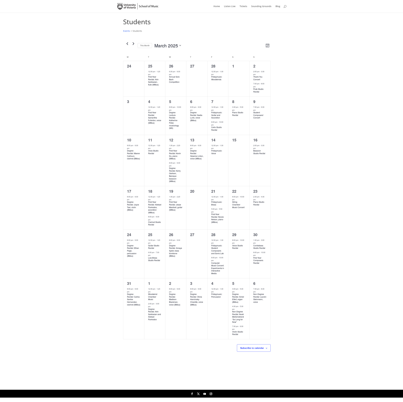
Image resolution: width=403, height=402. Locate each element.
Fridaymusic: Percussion (216, 295)
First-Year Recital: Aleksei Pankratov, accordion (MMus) (154, 207)
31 (129, 283)
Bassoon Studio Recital (259, 152)
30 (255, 234)
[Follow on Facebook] (192, 393)
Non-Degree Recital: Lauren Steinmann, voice (259, 298)
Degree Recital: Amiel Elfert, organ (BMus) (238, 298)
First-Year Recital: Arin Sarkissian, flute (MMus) (153, 80)
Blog (277, 6)
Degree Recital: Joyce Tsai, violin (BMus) (133, 206)
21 (213, 191)
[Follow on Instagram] (210, 393)
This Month (145, 45)
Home (216, 6)
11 (150, 139)
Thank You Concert (257, 78)
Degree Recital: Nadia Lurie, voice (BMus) (196, 116)
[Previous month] (127, 44)
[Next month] (133, 44)
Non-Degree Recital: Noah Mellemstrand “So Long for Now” (238, 316)
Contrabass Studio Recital (259, 246)
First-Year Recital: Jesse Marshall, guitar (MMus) (175, 206)
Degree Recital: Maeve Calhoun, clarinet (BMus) (133, 154)
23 (255, 191)
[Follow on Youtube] (204, 393)
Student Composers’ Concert (258, 115)
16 (255, 139)
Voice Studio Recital (237, 246)
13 (192, 139)
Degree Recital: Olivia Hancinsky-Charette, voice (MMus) (196, 299)
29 (234, 234)
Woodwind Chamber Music (152, 297)
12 (171, 139)
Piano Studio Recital (237, 113)
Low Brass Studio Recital (154, 259)
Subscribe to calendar (252, 347)
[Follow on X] (198, 393)
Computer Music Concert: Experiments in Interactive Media (217, 268)
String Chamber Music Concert (238, 204)
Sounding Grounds (261, 6)
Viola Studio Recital (153, 152)
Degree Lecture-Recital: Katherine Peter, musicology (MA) (174, 120)
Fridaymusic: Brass (216, 203)
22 (234, 191)
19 (171, 191)
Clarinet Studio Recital (154, 223)
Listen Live (230, 6)
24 (129, 234)
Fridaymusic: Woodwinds (216, 78)
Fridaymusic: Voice (216, 152)
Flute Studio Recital (258, 90)
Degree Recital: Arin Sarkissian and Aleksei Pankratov (154, 314)
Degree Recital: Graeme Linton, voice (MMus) (196, 154)
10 (129, 139)
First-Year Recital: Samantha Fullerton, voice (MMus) (154, 117)
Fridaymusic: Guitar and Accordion (216, 115)
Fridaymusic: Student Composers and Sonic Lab (217, 249)
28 (213, 66)
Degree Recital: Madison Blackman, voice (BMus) (174, 299)
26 (171, 66)
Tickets (243, 6)
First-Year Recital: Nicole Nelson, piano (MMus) (217, 218)
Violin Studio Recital (237, 333)
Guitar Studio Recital (153, 246)
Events (126, 30)
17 (129, 191)
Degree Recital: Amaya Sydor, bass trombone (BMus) (175, 250)
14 (213, 139)
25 (150, 66)
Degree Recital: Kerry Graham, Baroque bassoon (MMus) (175, 174)
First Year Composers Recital (258, 260)
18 (150, 191)
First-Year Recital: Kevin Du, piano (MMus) (175, 154)
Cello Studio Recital (216, 128)
